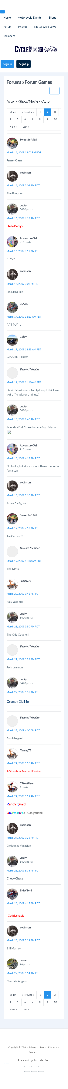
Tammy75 (25, 580)
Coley (23, 336)
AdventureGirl (28, 238)
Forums (14, 82)
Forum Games (38, 82)
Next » (13, 126)
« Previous (28, 112)
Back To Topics (54, 90)
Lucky (23, 205)
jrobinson (25, 172)
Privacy (32, 1047)
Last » (26, 126)
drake (23, 960)
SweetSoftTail (28, 139)
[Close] (2, 11)
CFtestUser (27, 783)
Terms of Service (48, 1047)
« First (13, 112)
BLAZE (24, 303)
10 (55, 119)
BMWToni (26, 890)
